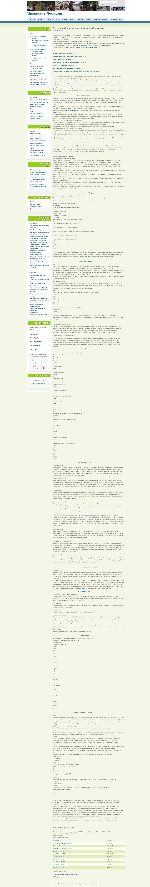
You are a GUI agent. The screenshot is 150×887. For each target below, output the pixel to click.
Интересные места (36, 68)
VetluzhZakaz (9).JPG (59, 867)
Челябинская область (36, 152)
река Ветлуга (85, 635)
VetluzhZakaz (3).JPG (59, 851)
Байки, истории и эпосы (37, 174)
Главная (32, 19)
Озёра (32, 33)
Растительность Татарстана (38, 314)
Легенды (81, 19)
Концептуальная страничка (38, 177)
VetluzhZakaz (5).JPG (59, 856)
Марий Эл (41, 19)
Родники (114, 19)
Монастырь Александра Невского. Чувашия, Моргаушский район (37, 252)
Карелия (65, 19)
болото (77, 874)
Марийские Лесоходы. (46, 13)
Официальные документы (38, 170)
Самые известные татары (38, 283)
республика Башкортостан (38, 141)
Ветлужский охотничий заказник (62, 843)
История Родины (35, 204)
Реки (121, 19)
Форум (32, 189)
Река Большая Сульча (37, 230)
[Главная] (76, 11)
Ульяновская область (36, 143)
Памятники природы (100, 19)
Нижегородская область (37, 136)
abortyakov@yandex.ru (39, 383)
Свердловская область (37, 150)
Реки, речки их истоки (36, 64)
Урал (57, 19)
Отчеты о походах (35, 71)
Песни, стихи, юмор (36, 182)
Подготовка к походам (37, 184)
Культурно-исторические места (39, 102)
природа (62, 874)
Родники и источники (36, 66)
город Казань (34, 97)
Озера (32, 109)
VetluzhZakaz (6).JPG (59, 859)
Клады (88, 19)
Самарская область (36, 138)
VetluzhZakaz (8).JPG (59, 864)
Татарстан (50, 19)
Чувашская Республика (37, 145)
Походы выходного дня (37, 179)
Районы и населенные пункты (39, 82)
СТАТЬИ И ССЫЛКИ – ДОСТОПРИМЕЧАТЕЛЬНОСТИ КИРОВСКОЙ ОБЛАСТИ (76, 71)
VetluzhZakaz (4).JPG (59, 854)
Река (57, 874)
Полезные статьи (35, 206)
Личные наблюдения (36, 209)
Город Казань (34, 312)
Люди (32, 202)
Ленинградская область (37, 155)
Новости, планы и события (38, 172)
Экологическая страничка (38, 84)
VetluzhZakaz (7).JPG (59, 862)
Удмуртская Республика (37, 148)
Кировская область (36, 133)
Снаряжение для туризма (38, 186)
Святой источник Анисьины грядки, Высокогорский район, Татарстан (39, 300)
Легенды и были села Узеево (39, 236)
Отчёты (32, 131)
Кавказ (72, 19)
